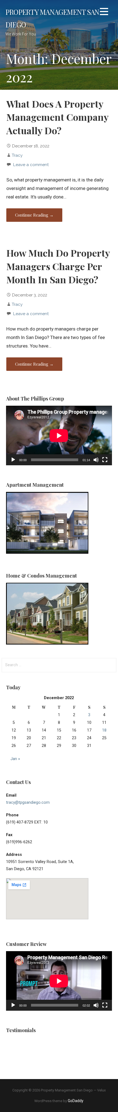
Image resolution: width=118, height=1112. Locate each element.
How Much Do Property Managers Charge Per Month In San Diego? (58, 266)
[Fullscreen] (105, 460)
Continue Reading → (34, 215)
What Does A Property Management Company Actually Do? (57, 117)
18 (104, 730)
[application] (59, 435)
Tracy (17, 155)
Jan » (15, 759)
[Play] (13, 460)
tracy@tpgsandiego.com (28, 802)
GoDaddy (75, 1101)
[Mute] (96, 460)
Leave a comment (31, 164)
